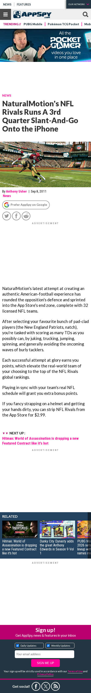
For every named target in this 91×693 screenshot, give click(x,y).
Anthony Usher (16, 191)
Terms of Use (75, 671)
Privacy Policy (45, 674)
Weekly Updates (60, 645)
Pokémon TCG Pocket (63, 24)
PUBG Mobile (33, 24)
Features (24, 4)
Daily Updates (28, 645)
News (7, 4)
